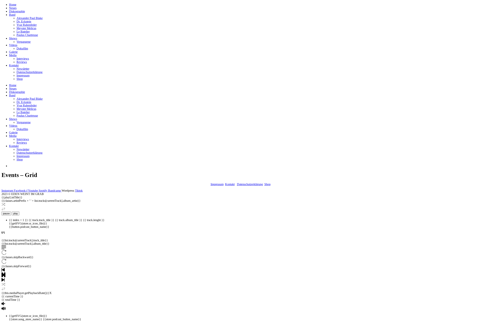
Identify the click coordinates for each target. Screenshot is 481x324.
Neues (13, 8)
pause (6, 213)
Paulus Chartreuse (27, 35)
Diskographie (17, 11)
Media (13, 55)
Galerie (13, 51)
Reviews (22, 62)
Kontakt (14, 65)
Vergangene (24, 41)
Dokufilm (22, 48)
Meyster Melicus (26, 28)
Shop (20, 78)
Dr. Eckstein (24, 21)
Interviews (23, 58)
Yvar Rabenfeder (27, 24)
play (15, 213)
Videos (13, 45)
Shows (13, 38)
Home (12, 4)
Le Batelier (23, 31)
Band (12, 14)
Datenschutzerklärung (29, 72)
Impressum (23, 75)
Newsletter (23, 68)
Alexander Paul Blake (30, 18)
